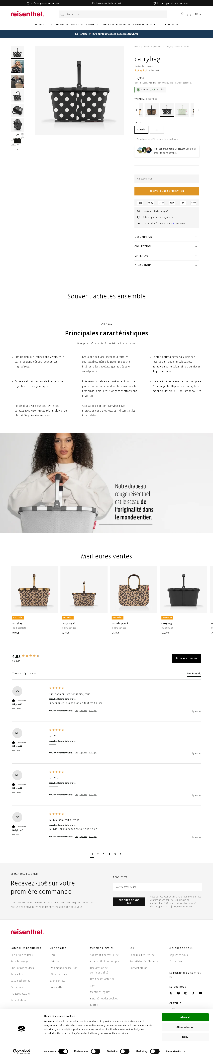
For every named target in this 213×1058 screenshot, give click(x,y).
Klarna (94, 1004)
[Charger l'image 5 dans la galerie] (17, 125)
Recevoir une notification (167, 191)
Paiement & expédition (64, 968)
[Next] (197, 110)
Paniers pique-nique (153, 47)
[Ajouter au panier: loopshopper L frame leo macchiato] (152, 608)
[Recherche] (62, 14)
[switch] (95, 1051)
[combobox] (113, 14)
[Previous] (136, 110)
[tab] (194, 674)
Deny (185, 1036)
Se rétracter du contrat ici (185, 974)
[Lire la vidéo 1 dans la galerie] (17, 81)
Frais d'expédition (156, 83)
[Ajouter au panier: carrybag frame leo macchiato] (52, 608)
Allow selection (185, 1027)
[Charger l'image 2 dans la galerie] (17, 66)
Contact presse (138, 968)
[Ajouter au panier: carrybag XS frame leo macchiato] (102, 608)
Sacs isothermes (20, 980)
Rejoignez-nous (178, 955)
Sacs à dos (17, 974)
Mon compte (57, 980)
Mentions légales (100, 992)
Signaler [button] (83, 711)
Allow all (185, 1017)
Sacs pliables (18, 1000)
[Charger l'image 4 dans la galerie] (17, 110)
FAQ (52, 955)
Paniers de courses (22, 955)
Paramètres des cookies (104, 998)
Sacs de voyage (19, 961)
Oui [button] (76, 711)
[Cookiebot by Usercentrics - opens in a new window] (21, 1051)
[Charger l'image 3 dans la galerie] (17, 96)
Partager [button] (93, 711)
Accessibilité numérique (104, 961)
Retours (54, 961)
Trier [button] (15, 673)
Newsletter (56, 987)
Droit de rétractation (102, 979)
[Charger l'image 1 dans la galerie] (17, 52)
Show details (173, 1051)
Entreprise (175, 961)
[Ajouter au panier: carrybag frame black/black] (202, 608)
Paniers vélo (18, 987)
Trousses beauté (20, 993)
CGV (92, 985)
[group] (29, 656)
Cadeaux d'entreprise (142, 955)
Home (137, 47)
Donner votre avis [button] (186, 658)
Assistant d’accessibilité (104, 955)
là (174, 223)
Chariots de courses (22, 968)
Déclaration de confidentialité (99, 970)
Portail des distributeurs (144, 961)
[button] (40, 26)
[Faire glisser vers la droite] (17, 145)
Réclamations (58, 974)
